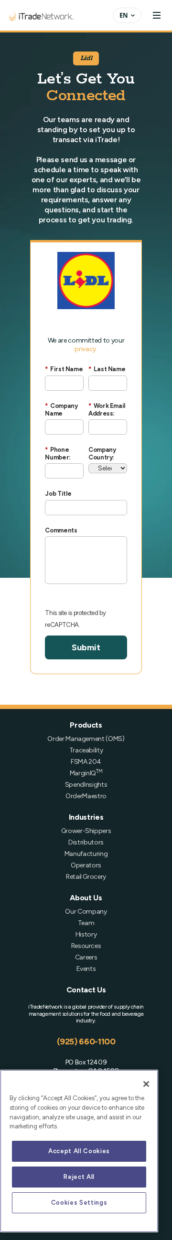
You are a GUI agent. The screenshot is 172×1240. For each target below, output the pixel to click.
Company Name (61, 409)
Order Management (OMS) (85, 739)
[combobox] (127, 15)
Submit (86, 647)
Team (86, 923)
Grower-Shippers (86, 831)
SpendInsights (86, 785)
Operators (86, 865)
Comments (61, 530)
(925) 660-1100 (86, 1041)
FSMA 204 (86, 762)
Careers (86, 957)
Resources (86, 946)
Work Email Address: (107, 409)
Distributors (86, 842)
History (86, 934)
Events (86, 969)
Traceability (86, 750)
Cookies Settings (79, 1202)
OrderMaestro (86, 796)
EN (123, 15)
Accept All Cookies (79, 1151)
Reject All (79, 1176)
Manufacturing (86, 854)
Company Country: (102, 453)
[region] (79, 1151)
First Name (64, 369)
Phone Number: (57, 453)
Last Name (106, 369)
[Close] (146, 1083)
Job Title (58, 493)
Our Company (86, 911)
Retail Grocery (86, 877)
